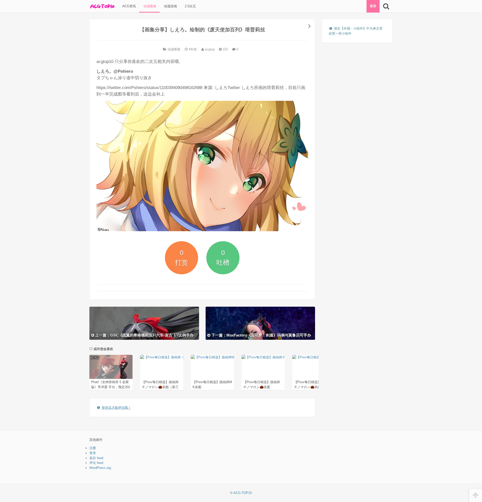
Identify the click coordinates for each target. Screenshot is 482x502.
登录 (373, 6)
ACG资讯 (128, 6)
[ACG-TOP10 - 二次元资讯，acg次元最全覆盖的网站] (101, 6)
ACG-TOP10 (242, 493)
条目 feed (96, 458)
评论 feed (96, 463)
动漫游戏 (170, 6)
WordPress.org (100, 468)
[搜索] (386, 6)
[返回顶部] (475, 495)
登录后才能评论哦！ (116, 407)
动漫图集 (149, 6)
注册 (92, 448)
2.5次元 (190, 6)
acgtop (209, 49)
